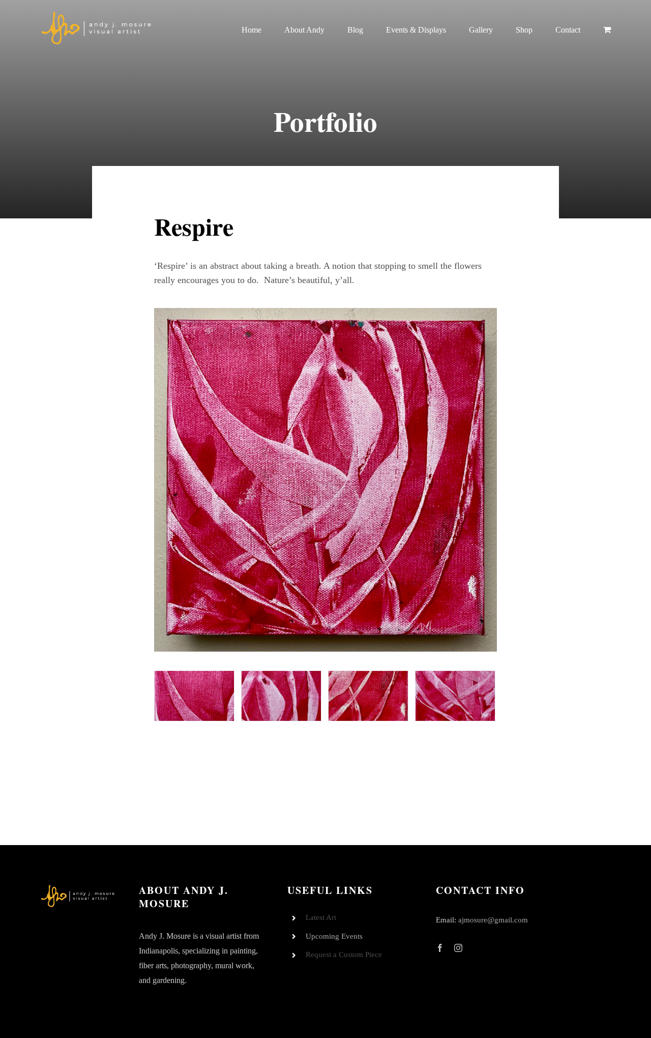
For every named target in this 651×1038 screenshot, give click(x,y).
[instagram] (458, 948)
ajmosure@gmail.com (493, 920)
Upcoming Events (334, 936)
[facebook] (440, 948)
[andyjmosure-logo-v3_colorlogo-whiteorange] (97, 15)
